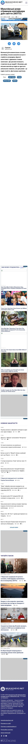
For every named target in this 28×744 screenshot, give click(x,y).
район (15, 81)
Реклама (14, 19)
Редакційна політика (7, 729)
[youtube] (6, 736)
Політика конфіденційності (8, 726)
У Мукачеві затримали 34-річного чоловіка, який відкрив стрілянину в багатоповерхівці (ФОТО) (12, 578)
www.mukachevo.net (6, 705)
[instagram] (4, 736)
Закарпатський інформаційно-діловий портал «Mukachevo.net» (13, 695)
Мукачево (7, 81)
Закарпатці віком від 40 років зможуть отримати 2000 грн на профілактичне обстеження (13, 628)
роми (19, 77)
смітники (12, 77)
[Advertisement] (14, 405)
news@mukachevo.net (7, 720)
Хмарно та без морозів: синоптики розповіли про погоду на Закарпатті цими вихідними (12, 603)
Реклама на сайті (6, 723)
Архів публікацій (5, 732)
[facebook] (1, 736)
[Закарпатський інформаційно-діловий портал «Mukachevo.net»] (11, 3)
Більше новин (14, 527)
